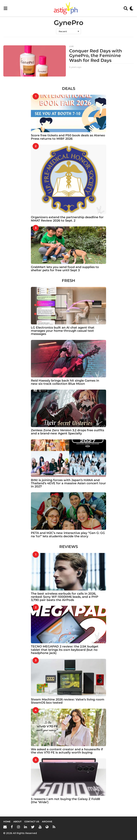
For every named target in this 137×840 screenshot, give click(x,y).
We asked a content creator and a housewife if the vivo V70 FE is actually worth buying (67, 750)
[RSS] (54, 826)
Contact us (31, 821)
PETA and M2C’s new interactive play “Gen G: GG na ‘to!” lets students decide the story (68, 534)
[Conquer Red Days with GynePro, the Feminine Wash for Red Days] (34, 61)
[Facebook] (12, 826)
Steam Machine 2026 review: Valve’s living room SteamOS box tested (67, 701)
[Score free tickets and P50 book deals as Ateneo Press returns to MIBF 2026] (68, 113)
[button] (5, 8)
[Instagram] (18, 826)
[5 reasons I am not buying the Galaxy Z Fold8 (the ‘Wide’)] (68, 777)
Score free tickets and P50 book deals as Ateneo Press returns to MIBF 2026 (68, 137)
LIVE (71, 46)
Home (7, 821)
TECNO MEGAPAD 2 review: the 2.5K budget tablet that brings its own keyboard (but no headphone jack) (64, 650)
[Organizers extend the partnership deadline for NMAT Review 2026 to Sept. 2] (68, 179)
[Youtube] (40, 826)
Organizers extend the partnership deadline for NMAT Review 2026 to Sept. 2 (67, 218)
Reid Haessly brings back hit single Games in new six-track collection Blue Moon (65, 382)
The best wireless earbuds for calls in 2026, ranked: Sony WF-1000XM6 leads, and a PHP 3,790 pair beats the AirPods (64, 597)
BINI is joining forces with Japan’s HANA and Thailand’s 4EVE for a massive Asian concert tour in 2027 (68, 483)
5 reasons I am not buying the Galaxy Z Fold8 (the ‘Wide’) (65, 800)
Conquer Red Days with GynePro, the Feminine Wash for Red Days (95, 55)
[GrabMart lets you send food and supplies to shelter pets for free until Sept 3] (68, 245)
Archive (47, 821)
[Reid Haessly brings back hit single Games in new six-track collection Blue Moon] (68, 358)
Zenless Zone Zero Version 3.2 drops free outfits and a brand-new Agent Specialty (67, 431)
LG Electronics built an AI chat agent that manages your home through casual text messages (62, 331)
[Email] (5, 826)
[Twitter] (32, 826)
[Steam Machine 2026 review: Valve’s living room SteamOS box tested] (68, 677)
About (17, 821)
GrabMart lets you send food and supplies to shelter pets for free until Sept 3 (65, 268)
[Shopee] (47, 826)
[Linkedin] (25, 826)
